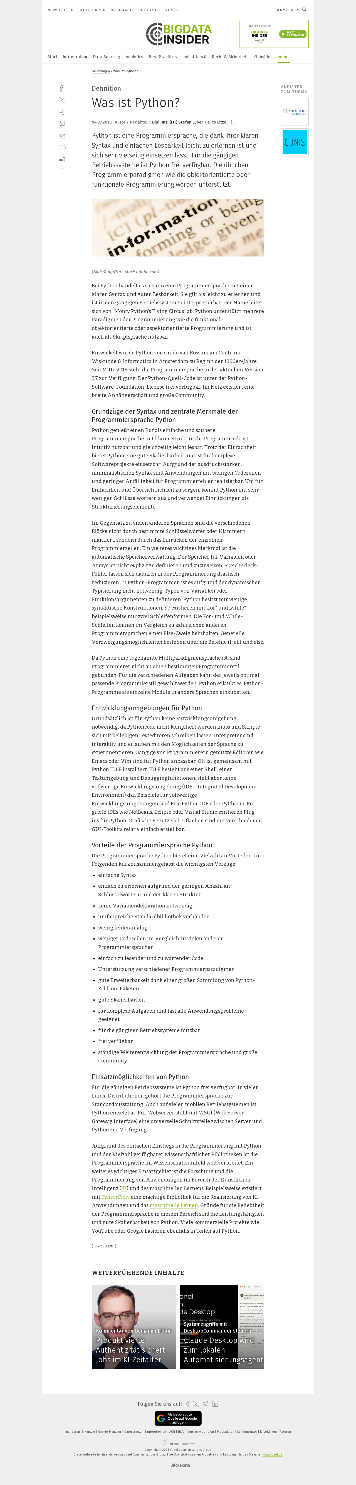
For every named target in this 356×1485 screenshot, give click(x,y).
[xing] (61, 111)
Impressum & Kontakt (80, 1432)
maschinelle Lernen (174, 1205)
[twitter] (61, 99)
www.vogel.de (273, 1454)
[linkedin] (61, 123)
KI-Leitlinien (269, 1432)
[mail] (61, 135)
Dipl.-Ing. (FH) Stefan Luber (177, 122)
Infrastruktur (75, 56)
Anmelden (288, 10)
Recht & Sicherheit (230, 56)
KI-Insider (262, 56)
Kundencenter (247, 1432)
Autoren (285, 1432)
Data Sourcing (106, 56)
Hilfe (181, 1432)
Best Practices (163, 56)
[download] (61, 159)
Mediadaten (226, 1432)
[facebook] (61, 87)
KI (124, 1188)
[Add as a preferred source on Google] (178, 1418)
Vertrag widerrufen (201, 1432)
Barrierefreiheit (156, 1432)
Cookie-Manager (110, 1432)
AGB (172, 1432)
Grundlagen (101, 71)
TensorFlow (116, 1197)
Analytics (134, 56)
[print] (61, 147)
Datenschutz (133, 1432)
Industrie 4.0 (194, 56)
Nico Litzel (218, 122)
